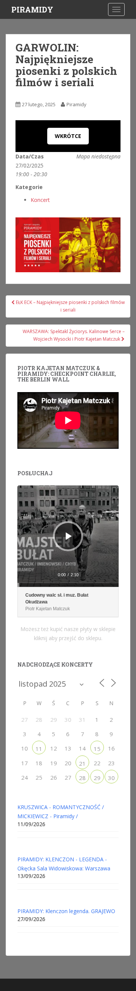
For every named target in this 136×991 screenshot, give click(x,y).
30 (111, 778)
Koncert (40, 199)
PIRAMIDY (32, 9)
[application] (68, 536)
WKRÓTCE (68, 136)
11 (39, 748)
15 (97, 748)
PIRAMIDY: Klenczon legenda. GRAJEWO (66, 911)
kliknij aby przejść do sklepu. (68, 638)
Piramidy (76, 104)
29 (97, 778)
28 (82, 778)
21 (82, 763)
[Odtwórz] (69, 536)
